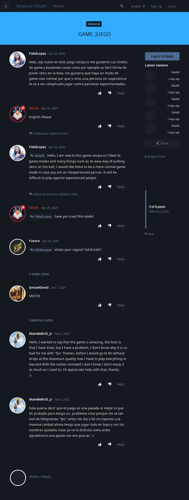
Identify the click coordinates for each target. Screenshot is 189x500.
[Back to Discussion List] (6, 6)
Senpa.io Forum (31, 6)
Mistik (39, 155)
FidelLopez (43, 216)
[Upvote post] (101, 93)
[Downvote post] (110, 93)
